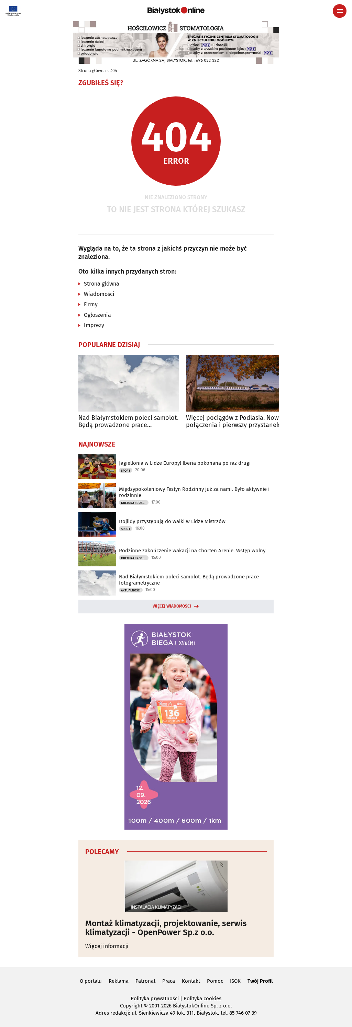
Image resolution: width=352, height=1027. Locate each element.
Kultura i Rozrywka (134, 503)
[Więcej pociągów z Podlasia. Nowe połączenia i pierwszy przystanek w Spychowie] (236, 383)
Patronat (145, 981)
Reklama (119, 981)
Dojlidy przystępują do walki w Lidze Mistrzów (172, 521)
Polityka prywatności (155, 998)
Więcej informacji (107, 946)
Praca (168, 981)
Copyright (131, 1006)
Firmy (91, 304)
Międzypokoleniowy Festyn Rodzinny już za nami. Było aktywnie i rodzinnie (194, 492)
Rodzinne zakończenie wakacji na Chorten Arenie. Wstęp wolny (192, 550)
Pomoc (215, 981)
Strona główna (92, 70)
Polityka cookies (202, 998)
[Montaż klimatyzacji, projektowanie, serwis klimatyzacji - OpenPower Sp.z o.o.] (176, 886)
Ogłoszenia (97, 315)
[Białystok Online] (176, 10)
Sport (125, 470)
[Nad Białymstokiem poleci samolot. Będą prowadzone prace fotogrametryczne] (128, 383)
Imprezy (94, 325)
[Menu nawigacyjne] (339, 11)
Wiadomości (99, 294)
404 (113, 70)
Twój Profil (260, 981)
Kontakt (191, 981)
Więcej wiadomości (172, 606)
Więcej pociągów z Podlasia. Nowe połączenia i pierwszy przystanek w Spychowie (236, 421)
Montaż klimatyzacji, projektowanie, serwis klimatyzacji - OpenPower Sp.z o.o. (166, 928)
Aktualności (131, 590)
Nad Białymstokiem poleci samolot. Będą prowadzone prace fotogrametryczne (128, 421)
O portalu (91, 981)
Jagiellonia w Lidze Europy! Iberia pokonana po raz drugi (185, 463)
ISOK (235, 981)
